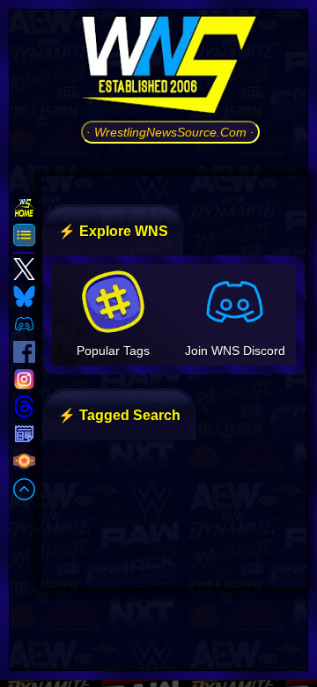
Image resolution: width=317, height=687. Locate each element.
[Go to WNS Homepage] (170, 68)
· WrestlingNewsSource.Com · (170, 132)
